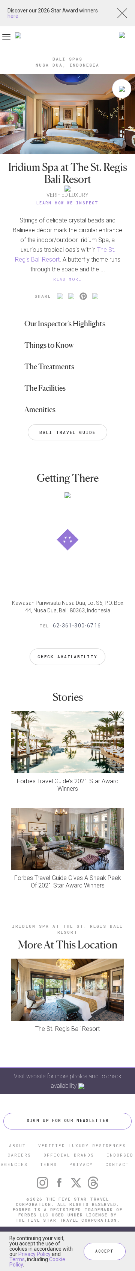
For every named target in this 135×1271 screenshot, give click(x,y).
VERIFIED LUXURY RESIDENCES (82, 1145)
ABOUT (17, 1145)
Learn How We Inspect (67, 203)
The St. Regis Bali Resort (67, 1028)
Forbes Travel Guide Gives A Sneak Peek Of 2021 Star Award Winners (67, 881)
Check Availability (68, 656)
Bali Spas (67, 59)
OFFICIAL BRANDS (69, 1155)
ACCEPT (104, 1251)
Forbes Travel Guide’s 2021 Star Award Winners (67, 785)
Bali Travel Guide (67, 432)
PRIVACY (81, 1164)
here (13, 16)
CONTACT (117, 1164)
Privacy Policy (34, 1254)
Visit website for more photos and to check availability (68, 1081)
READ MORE (67, 279)
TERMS (48, 1164)
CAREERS (19, 1155)
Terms (17, 1259)
